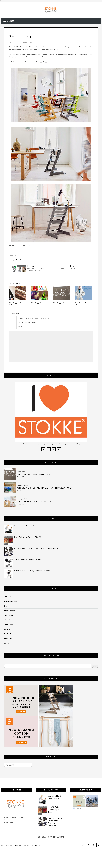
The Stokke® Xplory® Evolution (28, 559)
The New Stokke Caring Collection (34, 502)
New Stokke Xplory (11, 601)
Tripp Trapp (14, 42)
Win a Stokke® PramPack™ (26, 526)
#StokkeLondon (22, 485)
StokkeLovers (9, 615)
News (6, 606)
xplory (6, 643)
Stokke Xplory (9, 611)
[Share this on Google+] (17, 260)
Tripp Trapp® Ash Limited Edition (33, 474)
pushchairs (8, 638)
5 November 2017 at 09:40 (38, 319)
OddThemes (35, 845)
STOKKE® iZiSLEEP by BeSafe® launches (32, 571)
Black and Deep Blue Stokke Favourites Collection (36, 548)
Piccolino (22, 319)
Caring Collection (23, 499)
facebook (7, 634)
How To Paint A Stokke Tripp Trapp (29, 537)
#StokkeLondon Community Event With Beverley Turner (44, 488)
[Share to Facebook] (10, 260)
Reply (20, 326)
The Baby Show (10, 620)
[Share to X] (13, 260)
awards (7, 629)
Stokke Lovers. (18, 845)
